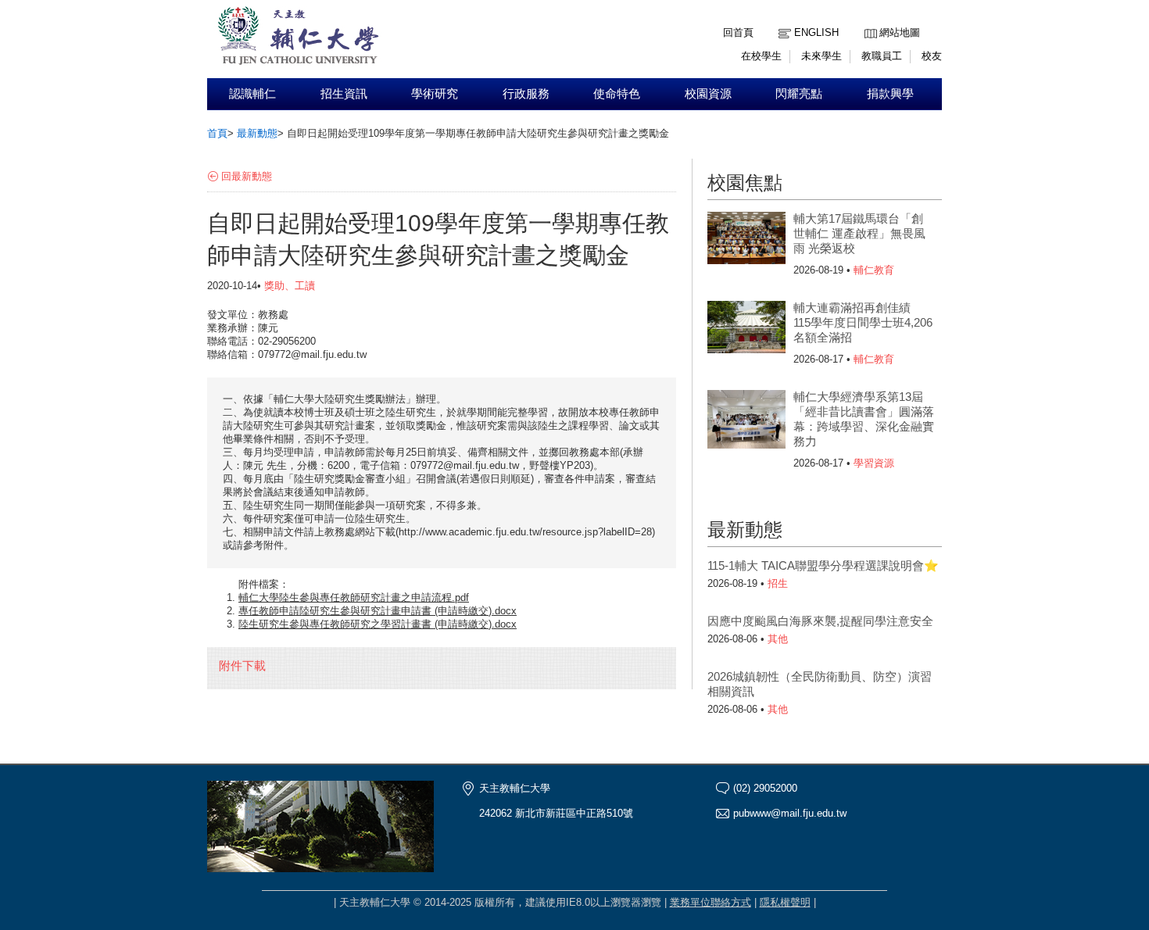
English (816, 32)
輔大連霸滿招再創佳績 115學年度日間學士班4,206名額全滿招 (862, 322)
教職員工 (881, 56)
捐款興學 (890, 94)
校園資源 (708, 94)
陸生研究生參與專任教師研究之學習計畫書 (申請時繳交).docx (377, 624)
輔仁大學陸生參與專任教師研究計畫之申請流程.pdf (353, 597)
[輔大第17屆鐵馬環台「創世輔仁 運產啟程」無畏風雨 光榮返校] (746, 243)
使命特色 (616, 94)
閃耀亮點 (798, 94)
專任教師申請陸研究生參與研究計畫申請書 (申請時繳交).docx (377, 611)
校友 (932, 56)
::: (868, 21)
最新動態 (257, 133)
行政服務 (526, 94)
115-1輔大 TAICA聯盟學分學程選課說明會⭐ (823, 565)
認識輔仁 (252, 94)
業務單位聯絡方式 (710, 902)
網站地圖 (899, 32)
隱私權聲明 (785, 902)
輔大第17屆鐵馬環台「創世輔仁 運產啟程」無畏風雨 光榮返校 (859, 233)
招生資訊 (343, 94)
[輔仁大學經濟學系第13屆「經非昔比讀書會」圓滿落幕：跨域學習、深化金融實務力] (746, 421)
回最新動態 (246, 176)
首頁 (217, 133)
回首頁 (738, 32)
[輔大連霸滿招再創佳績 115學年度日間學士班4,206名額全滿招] (746, 332)
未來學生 (821, 56)
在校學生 (761, 56)
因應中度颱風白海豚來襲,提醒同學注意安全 (820, 621)
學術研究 (434, 94)
